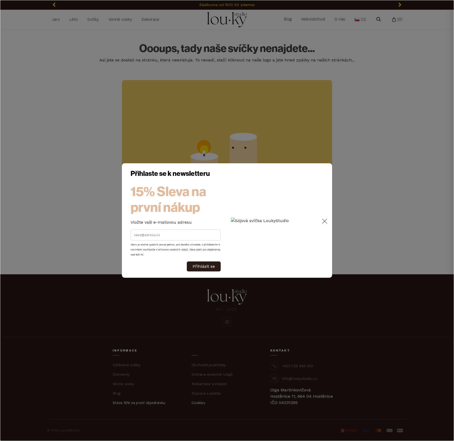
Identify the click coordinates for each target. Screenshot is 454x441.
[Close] (324, 221)
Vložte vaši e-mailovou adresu (161, 222)
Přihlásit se (204, 266)
